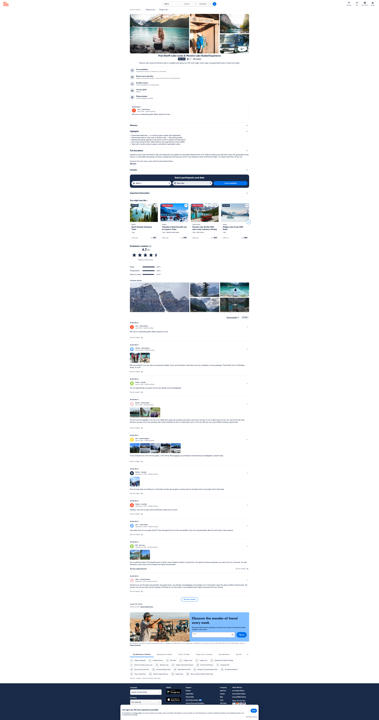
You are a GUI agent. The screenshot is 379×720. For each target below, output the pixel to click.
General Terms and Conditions (195, 703)
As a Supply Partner (238, 690)
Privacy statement (135, 645)
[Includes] (247, 170)
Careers (222, 694)
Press (221, 700)
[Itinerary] (247, 125)
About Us (223, 690)
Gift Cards (223, 703)
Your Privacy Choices (192, 700)
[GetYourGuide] (6, 4)
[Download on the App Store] (173, 700)
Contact (188, 690)
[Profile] (372, 2)
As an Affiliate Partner (239, 697)
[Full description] (247, 150)
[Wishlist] (349, 2)
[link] (144, 222)
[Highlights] (247, 131)
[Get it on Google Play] (173, 692)
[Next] (248, 222)
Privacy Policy (190, 697)
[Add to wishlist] (155, 205)
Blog (221, 697)
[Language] (364, 2)
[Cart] (356, 2)
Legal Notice (189, 694)
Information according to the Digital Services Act (200, 706)
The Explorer (224, 706)
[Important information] (247, 193)
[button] (194, 59)
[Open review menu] (247, 327)
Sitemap (188, 709)
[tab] (142, 654)
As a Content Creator (238, 694)
